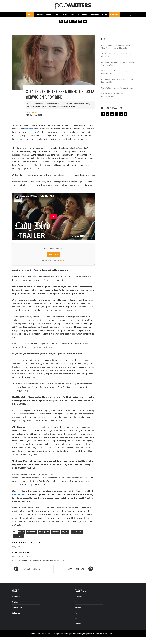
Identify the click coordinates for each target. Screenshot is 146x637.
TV (78, 14)
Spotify (77, 613)
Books (84, 14)
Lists (58, 14)
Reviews (49, 14)
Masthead (16, 597)
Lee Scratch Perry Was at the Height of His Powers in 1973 (117, 80)
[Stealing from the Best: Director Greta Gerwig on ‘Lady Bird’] (53, 62)
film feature (31, 532)
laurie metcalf (76, 532)
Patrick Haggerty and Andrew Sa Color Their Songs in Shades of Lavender (115, 46)
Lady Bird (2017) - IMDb (21, 556)
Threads (78, 623)
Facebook (78, 597)
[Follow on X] (61, 21)
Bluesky (78, 607)
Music (65, 14)
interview (55, 532)
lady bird (65, 532)
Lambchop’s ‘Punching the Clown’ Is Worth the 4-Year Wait (117, 63)
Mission (15, 602)
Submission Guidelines (21, 607)
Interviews (94, 14)
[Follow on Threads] (80, 21)
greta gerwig (44, 532)
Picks (104, 14)
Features (39, 14)
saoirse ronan (18, 536)
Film (72, 14)
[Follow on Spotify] (85, 21)
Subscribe (114, 14)
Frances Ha (30, 128)
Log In (29, 14)
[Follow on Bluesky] (66, 21)
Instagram (78, 618)
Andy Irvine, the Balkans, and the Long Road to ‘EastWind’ (115, 95)
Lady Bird (16, 546)
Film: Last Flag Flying (31, 568)
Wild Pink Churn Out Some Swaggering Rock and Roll (116, 72)
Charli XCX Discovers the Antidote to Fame (117, 88)
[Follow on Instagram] (75, 21)
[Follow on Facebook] (71, 21)
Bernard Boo (33, 112)
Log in (62, 260)
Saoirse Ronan (18, 494)
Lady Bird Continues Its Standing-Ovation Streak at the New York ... (39, 560)
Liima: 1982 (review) (76, 568)
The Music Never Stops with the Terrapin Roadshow (117, 55)
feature (21, 532)
